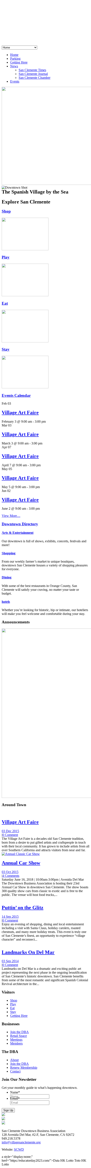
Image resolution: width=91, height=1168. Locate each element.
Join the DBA (19, 1032)
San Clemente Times (32, 70)
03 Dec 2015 (10, 831)
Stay (6, 349)
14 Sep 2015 (10, 916)
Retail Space (18, 1036)
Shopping (8, 553)
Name (15, 1092)
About (14, 1060)
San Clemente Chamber (34, 77)
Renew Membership (23, 1067)
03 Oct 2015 (10, 872)
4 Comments (10, 875)
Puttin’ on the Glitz (22, 907)
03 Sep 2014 (10, 961)
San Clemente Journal (33, 74)
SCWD (19, 1149)
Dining (6, 577)
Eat (5, 303)
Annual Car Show (21, 863)
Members (16, 1043)
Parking (15, 58)
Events (14, 81)
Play (6, 257)
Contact (15, 1071)
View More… (11, 516)
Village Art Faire (20, 412)
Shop (6, 211)
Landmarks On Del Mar (28, 952)
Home (14, 55)
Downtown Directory (20, 524)
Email (15, 1098)
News (14, 66)
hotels (6, 601)
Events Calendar (16, 395)
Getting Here (19, 62)
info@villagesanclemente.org (21, 1142)
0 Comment (10, 835)
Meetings (16, 1039)
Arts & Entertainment (17, 532)
